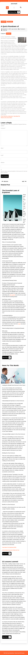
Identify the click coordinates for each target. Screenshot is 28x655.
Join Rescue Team (12, 12)
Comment (3, 128)
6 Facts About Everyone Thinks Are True (10, 550)
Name (2, 148)
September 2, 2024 (7, 29)
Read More (6, 358)
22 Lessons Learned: (10, 561)
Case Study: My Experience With (9, 547)
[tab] (7, 7)
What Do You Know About (6, 117)
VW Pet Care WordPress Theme (10, 653)
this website (12, 294)
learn (19, 323)
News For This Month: (10, 365)
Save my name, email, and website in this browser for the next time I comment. (14, 172)
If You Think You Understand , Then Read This (10, 116)
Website (2, 162)
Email (2, 155)
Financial (9, 33)
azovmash (14, 3)
